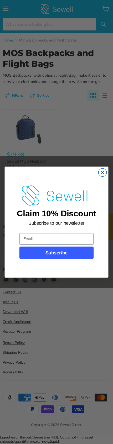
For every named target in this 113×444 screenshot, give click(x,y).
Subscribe (56, 252)
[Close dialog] (103, 172)
